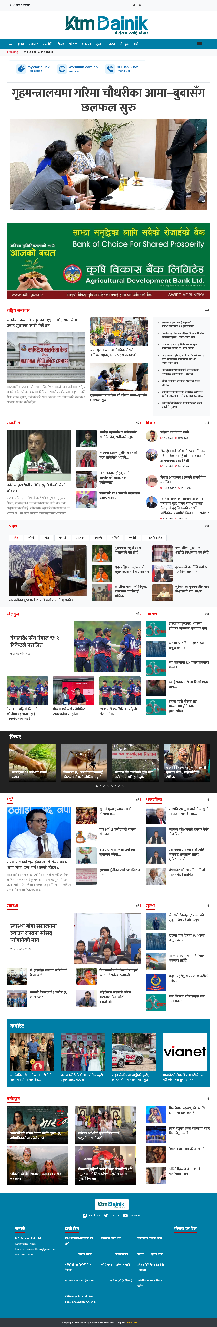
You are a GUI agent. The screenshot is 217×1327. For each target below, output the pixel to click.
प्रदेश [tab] (16, 538)
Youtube (134, 1215)
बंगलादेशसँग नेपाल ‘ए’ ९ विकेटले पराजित (34, 642)
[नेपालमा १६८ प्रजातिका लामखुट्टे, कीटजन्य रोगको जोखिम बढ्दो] (84, 763)
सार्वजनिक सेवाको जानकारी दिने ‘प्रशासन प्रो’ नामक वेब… (30, 1077)
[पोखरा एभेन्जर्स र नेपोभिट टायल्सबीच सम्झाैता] (73, 690)
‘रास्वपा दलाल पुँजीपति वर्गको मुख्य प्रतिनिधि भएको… (118, 455)
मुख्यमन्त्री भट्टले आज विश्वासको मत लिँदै (128, 550)
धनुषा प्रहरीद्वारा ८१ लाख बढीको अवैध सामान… (189, 978)
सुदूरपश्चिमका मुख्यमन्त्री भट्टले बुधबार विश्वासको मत (132, 569)
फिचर (60, 44)
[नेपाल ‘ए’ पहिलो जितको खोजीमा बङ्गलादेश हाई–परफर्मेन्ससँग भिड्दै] (27, 690)
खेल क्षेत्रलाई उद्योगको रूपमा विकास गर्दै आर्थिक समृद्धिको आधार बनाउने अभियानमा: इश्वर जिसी (183, 456)
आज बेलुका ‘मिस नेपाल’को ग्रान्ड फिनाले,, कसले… (189, 1131)
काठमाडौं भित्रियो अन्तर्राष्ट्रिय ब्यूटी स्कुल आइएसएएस (82, 1077)
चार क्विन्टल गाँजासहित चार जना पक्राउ (187, 999)
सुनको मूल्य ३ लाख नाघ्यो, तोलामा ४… (115, 811)
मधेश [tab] (46, 538)
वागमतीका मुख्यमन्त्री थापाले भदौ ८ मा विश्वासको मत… (43, 600)
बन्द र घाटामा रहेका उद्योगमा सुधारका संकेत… (117, 852)
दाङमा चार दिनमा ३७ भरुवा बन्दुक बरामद (187, 645)
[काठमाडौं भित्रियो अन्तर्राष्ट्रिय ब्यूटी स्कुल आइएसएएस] (83, 1052)
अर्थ (136, 44)
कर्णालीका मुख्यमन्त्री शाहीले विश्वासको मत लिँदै (192, 550)
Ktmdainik (132, 1323)
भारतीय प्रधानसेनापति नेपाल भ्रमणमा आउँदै (187, 958)
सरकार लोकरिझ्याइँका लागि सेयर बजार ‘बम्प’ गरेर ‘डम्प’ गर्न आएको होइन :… (37, 865)
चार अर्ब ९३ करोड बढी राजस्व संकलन (117, 832)
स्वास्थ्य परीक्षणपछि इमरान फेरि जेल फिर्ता (189, 832)
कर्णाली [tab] (133, 538)
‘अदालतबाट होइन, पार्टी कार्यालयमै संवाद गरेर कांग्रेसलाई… (114, 477)
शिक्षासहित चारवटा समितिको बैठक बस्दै (48, 973)
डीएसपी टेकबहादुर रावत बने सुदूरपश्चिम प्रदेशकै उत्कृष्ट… (186, 917)
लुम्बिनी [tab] (115, 538)
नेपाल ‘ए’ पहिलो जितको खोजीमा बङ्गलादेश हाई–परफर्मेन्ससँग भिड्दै (22, 714)
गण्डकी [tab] (98, 538)
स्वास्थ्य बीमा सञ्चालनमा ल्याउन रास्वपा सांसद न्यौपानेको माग (33, 933)
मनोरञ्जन (86, 44)
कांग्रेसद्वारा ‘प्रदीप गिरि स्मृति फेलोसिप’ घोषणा (36, 488)
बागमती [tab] (62, 538)
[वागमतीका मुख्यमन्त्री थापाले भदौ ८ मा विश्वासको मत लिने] (48, 570)
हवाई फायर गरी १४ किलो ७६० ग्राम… (188, 684)
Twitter (114, 1215)
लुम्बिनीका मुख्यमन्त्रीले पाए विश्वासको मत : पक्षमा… (192, 589)
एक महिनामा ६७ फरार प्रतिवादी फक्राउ (189, 665)
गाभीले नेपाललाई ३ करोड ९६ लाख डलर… (48, 995)
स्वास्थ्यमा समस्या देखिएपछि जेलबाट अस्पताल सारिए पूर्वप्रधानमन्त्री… (187, 854)
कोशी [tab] (31, 538)
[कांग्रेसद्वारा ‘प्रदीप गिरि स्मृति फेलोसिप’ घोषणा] (39, 455)
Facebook (94, 1215)
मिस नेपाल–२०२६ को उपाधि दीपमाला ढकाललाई (187, 1110)
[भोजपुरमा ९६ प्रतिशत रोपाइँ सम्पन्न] (32, 763)
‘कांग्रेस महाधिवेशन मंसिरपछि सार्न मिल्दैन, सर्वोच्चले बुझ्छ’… (118, 435)
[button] (199, 43)
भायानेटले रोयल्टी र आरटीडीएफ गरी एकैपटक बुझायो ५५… (183, 1077)
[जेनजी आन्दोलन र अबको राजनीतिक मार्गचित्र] (153, 481)
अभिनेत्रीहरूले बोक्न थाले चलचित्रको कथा (184, 1171)
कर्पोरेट (17, 1026)
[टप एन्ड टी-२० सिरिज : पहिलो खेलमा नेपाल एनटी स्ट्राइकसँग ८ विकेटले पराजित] (120, 690)
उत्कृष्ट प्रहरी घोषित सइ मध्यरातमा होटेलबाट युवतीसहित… (183, 706)
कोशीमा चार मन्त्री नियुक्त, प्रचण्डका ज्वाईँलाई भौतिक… (131, 591)
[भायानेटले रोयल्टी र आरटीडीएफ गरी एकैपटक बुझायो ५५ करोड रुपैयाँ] (185, 1052)
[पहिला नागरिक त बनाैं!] (153, 436)
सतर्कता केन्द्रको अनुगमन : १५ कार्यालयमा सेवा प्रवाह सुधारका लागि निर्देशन (42, 323)
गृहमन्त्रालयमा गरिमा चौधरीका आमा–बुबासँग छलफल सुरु (118, 397)
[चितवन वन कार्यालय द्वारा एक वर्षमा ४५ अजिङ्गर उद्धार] (135, 763)
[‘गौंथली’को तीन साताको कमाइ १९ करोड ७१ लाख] (37, 1165)
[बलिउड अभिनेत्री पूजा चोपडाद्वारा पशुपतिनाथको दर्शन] (105, 1124)
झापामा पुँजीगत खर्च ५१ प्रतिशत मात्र (119, 872)
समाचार (33, 44)
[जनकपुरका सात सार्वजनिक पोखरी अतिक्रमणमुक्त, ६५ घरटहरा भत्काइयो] (119, 332)
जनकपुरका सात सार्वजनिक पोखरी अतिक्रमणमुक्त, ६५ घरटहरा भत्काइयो (113, 352)
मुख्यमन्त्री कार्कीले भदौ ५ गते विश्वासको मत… (191, 569)
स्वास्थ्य (111, 44)
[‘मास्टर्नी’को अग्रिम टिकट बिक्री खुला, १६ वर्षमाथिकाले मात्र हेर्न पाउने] (37, 1124)
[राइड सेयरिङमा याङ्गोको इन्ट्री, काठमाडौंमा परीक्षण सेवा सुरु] (134, 1052)
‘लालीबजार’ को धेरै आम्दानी (186, 1149)
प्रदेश (71, 44)
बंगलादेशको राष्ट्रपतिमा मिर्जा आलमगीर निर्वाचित (187, 872)
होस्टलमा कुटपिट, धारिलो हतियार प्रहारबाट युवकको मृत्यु (188, 626)
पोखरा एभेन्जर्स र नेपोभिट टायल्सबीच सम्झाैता (69, 711)
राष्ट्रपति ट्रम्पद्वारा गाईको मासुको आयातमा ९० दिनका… (189, 811)
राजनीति (47, 44)
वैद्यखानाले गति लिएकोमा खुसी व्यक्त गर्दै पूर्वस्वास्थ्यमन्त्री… (118, 973)
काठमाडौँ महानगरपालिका (39, 52)
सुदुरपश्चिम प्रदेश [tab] (154, 538)
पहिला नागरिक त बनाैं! (174, 432)
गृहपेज (20, 44)
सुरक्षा (99, 44)
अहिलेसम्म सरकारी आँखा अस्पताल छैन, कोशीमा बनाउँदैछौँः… (115, 997)
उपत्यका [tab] (80, 538)
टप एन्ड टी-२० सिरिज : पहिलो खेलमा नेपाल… (118, 711)
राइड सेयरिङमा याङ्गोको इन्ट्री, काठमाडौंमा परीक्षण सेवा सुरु (130, 1077)
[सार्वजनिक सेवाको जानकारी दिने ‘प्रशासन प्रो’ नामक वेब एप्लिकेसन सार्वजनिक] (32, 1052)
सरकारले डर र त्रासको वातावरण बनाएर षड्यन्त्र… (119, 496)
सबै (207, 310)
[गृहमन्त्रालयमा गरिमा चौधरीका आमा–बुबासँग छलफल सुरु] (119, 377)
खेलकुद (124, 44)
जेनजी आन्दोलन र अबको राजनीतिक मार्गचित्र (183, 480)
